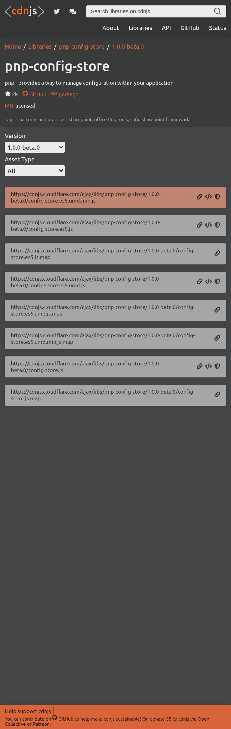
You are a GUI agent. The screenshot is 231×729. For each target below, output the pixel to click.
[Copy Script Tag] (208, 197)
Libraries (140, 27)
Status (217, 27)
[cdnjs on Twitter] (57, 11)
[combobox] (35, 147)
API (166, 27)
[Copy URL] (199, 197)
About (110, 27)
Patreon (41, 723)
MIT (10, 105)
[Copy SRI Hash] (217, 197)
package (68, 94)
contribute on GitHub (47, 718)
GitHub (189, 27)
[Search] (217, 11)
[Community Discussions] (72, 11)
